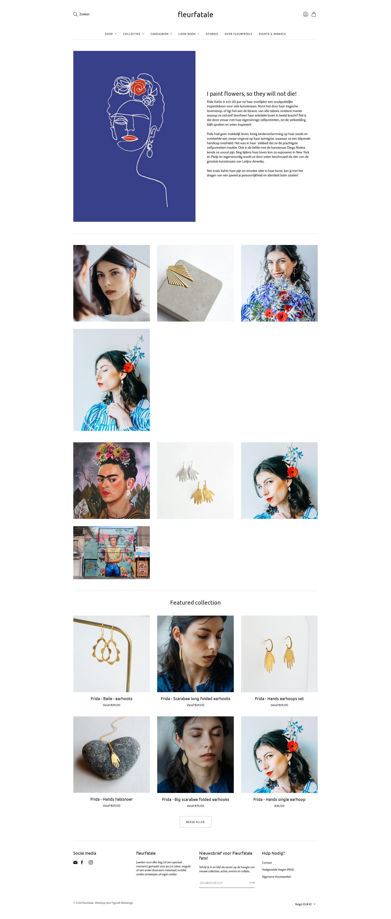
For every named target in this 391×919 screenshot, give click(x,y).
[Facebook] (82, 863)
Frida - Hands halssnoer (111, 799)
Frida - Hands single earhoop (279, 799)
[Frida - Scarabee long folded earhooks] (195, 654)
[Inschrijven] (252, 882)
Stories (212, 33)
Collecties (132, 33)
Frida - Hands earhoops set (279, 698)
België (303, 904)
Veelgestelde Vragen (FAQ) (278, 869)
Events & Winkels (272, 33)
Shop (109, 33)
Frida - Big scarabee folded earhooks (195, 799)
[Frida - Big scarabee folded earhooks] (195, 754)
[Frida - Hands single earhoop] (279, 754)
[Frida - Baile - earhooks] (111, 654)
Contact (267, 862)
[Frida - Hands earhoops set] (279, 654)
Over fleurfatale (238, 33)
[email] (75, 863)
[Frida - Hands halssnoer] (111, 754)
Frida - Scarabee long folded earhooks (195, 698)
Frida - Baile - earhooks (111, 698)
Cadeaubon (160, 33)
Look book (187, 33)
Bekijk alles (195, 821)
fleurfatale (195, 14)
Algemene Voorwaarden (276, 876)
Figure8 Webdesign (122, 902)
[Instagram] (91, 863)
